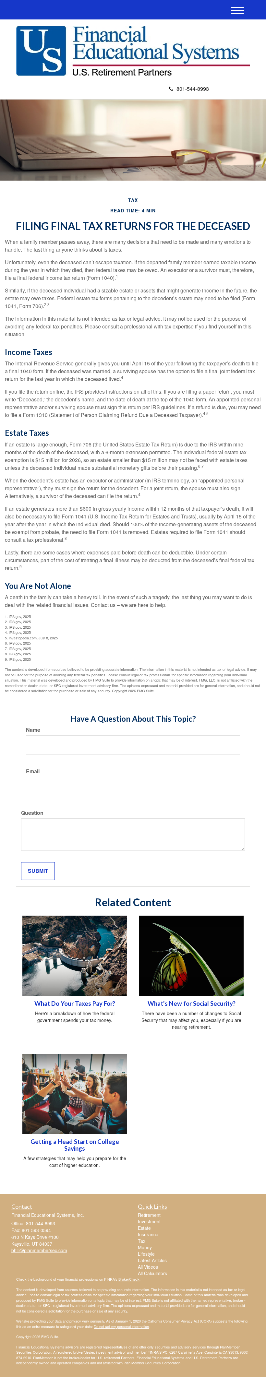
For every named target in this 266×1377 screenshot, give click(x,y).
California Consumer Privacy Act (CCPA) (180, 1321)
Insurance (148, 1234)
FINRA (153, 1352)
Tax (141, 1241)
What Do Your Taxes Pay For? (74, 1003)
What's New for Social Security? (192, 1003)
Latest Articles (152, 1260)
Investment (149, 1221)
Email (33, 771)
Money (145, 1247)
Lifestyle (146, 1254)
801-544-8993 (192, 88)
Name (33, 729)
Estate (144, 1228)
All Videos (148, 1267)
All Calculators (152, 1273)
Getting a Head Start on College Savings (74, 1145)
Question (32, 812)
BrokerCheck (128, 1279)
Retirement (149, 1215)
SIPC (163, 1352)
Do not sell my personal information (121, 1326)
